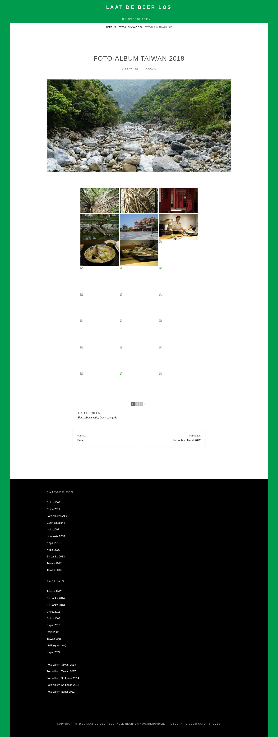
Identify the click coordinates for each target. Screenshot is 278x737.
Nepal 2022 (53, 549)
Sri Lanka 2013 (56, 556)
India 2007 (53, 529)
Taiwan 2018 (54, 570)
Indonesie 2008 (56, 536)
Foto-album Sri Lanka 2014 (63, 678)
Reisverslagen (136, 19)
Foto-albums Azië (129, 27)
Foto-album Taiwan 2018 (61, 664)
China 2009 (53, 502)
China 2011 (53, 509)
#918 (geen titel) (56, 645)
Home (109, 27)
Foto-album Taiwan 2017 (61, 671)
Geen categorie (108, 417)
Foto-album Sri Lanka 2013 (63, 684)
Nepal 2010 (53, 543)
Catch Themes (209, 724)
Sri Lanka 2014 (56, 598)
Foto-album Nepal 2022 (60, 691)
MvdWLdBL (150, 69)
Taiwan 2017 (54, 563)
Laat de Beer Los (139, 7)
